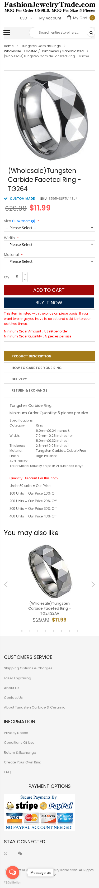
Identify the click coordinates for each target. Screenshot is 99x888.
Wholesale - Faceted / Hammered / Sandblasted (44, 51)
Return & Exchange (29, 390)
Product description (31, 356)
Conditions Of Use (19, 742)
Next (93, 584)
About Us (11, 687)
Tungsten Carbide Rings (41, 46)
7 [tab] (69, 631)
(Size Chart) (23, 221)
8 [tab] (77, 631)
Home (8, 46)
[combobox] (62, 32)
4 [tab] (45, 631)
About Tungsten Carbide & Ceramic (34, 707)
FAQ (7, 771)
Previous (6, 584)
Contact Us (13, 697)
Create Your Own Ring (22, 762)
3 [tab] (37, 631)
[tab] (49, 356)
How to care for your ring (37, 368)
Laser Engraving (17, 678)
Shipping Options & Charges (28, 668)
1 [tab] (22, 631)
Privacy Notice (16, 732)
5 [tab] (53, 631)
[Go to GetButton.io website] (12, 882)
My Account (50, 18)
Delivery (19, 379)
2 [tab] (29, 631)
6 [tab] (61, 631)
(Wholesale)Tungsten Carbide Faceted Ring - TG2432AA (49, 608)
